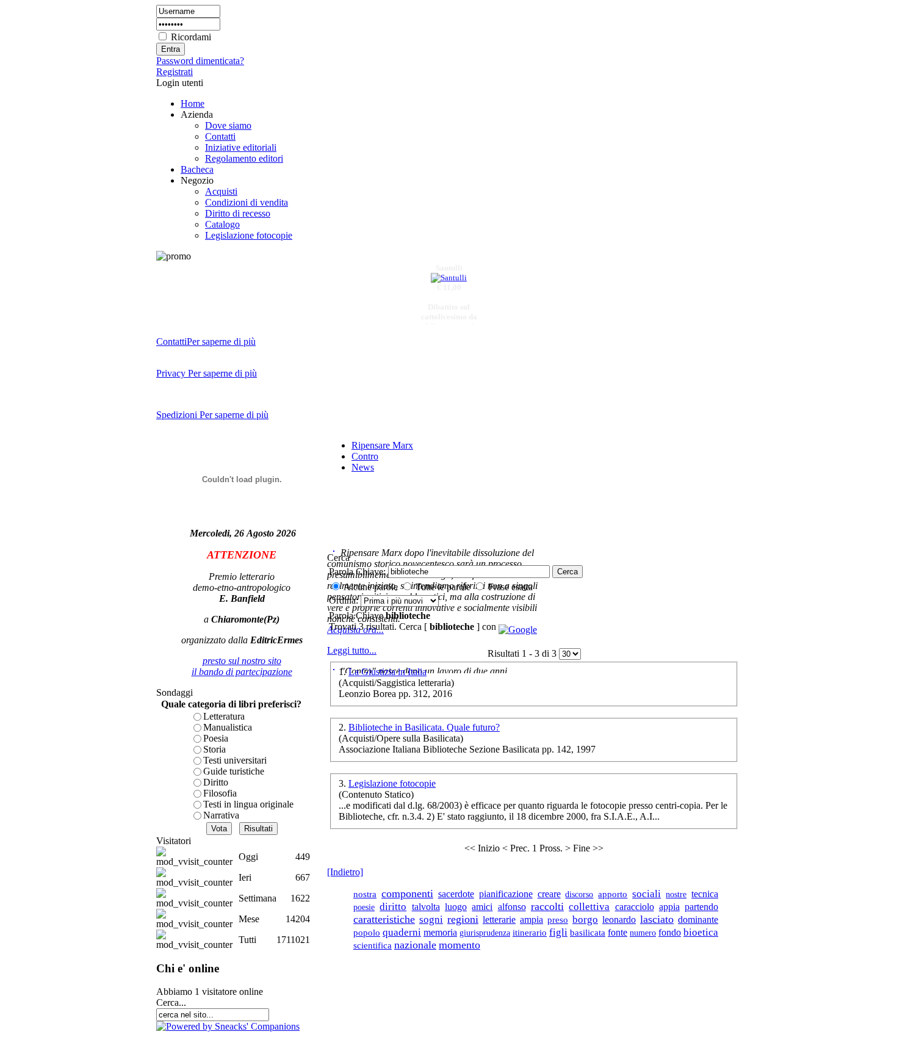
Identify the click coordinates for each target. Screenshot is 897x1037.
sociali (646, 894)
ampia (531, 919)
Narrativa (221, 815)
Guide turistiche (233, 771)
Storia (214, 749)
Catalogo (222, 224)
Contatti (220, 136)
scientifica (372, 945)
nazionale (415, 945)
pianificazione (506, 894)
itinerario (530, 933)
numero (643, 933)
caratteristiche (384, 919)
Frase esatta (510, 587)
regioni (462, 919)
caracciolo (634, 907)
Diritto (215, 782)
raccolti (547, 906)
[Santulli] (449, 275)
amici (482, 907)
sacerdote (456, 894)
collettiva (589, 906)
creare (549, 894)
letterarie (499, 919)
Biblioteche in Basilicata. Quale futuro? (424, 727)
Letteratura (224, 716)
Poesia (215, 738)
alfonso (512, 907)
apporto (612, 894)
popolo (366, 933)
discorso (579, 894)
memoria (440, 932)
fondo (669, 932)
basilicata (587, 932)
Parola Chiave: (357, 571)
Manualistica (227, 727)
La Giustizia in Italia (387, 672)
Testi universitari (235, 760)
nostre (676, 894)
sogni (431, 919)
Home (192, 103)
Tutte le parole (443, 587)
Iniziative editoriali (240, 147)
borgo (585, 919)
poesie (364, 907)
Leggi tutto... (351, 650)
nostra (364, 894)
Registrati (174, 72)
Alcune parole (371, 587)
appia (669, 906)
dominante (698, 919)
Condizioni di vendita (246, 202)
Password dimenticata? (200, 61)
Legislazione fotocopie (248, 235)
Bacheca (197, 169)
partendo (701, 907)
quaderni (402, 932)
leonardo (619, 919)
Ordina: (345, 600)
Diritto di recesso (237, 213)
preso (557, 920)
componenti (407, 893)
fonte (617, 932)
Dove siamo (228, 125)
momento (459, 945)
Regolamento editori (244, 158)
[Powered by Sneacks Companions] (228, 1026)
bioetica (700, 932)
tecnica (704, 894)
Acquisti (221, 191)
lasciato (657, 919)
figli (558, 932)
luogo (456, 907)
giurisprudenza (484, 933)
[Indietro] (345, 872)
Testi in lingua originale (248, 804)
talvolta (426, 907)
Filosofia (220, 793)
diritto (393, 906)
